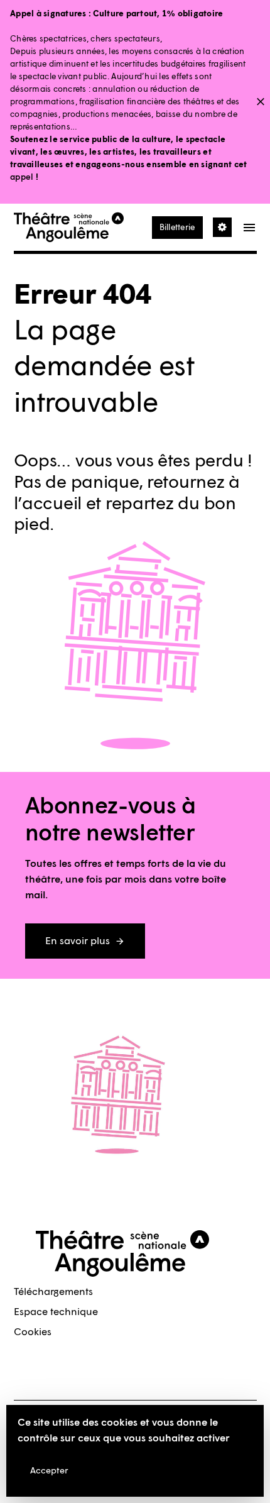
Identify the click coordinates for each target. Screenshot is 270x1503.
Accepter (49, 1470)
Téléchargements (53, 1291)
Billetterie (177, 227)
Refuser (120, 1470)
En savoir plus (77, 941)
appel (21, 177)
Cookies (32, 1332)
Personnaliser (189, 1470)
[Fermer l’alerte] (260, 102)
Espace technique (56, 1312)
